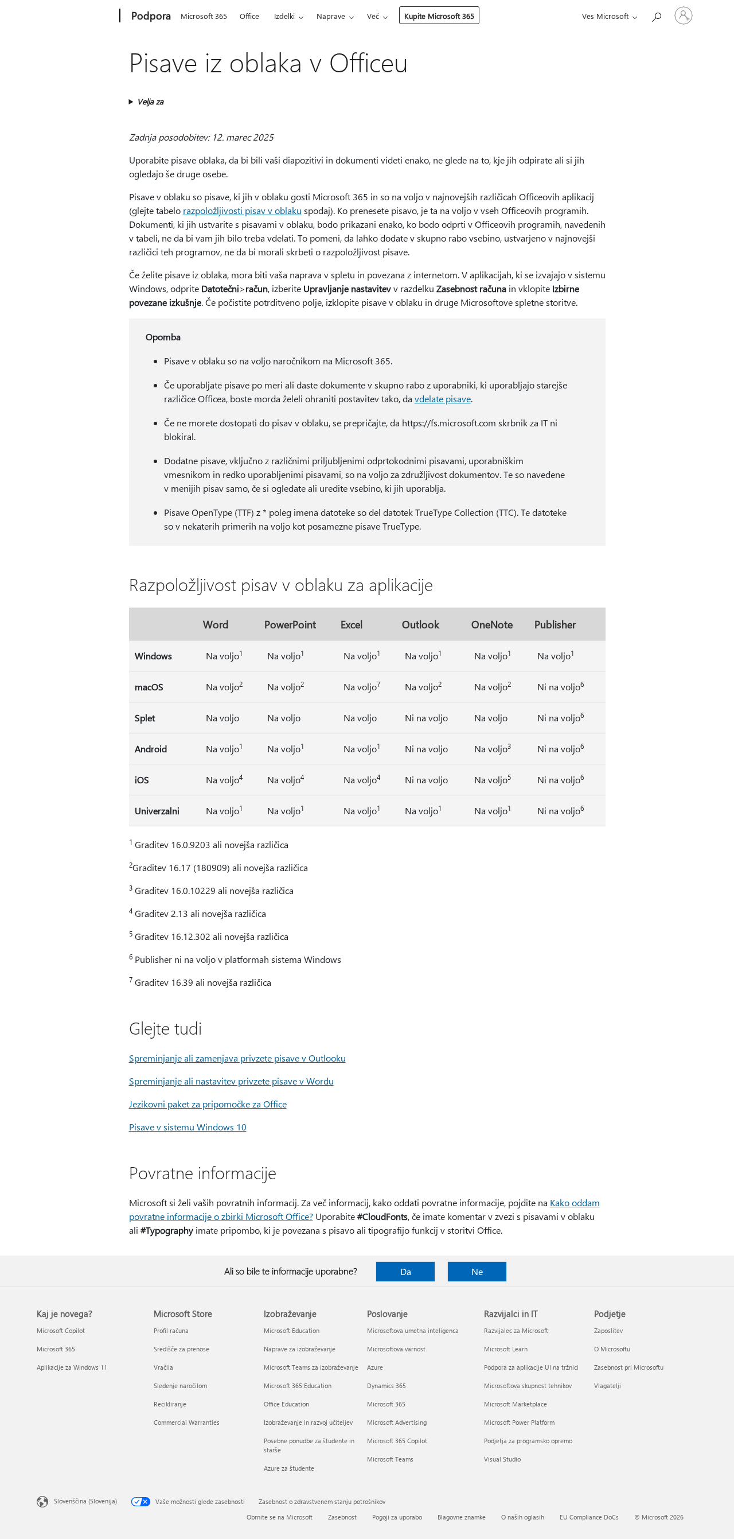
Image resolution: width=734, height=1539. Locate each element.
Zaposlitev (608, 1330)
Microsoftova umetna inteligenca (413, 1330)
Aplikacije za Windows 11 (72, 1367)
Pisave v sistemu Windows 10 (188, 1127)
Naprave (331, 16)
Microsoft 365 (204, 16)
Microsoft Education (291, 1330)
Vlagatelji (607, 1385)
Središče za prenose (181, 1348)
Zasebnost (342, 1517)
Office (249, 16)
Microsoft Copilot (61, 1330)
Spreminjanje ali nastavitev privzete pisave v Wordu (231, 1081)
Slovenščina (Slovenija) (85, 1501)
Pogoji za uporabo (397, 1517)
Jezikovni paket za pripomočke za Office (208, 1104)
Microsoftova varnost (396, 1348)
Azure (375, 1367)
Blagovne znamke (462, 1517)
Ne (477, 1271)
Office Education (286, 1404)
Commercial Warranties (187, 1422)
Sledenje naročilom (180, 1385)
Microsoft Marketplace (515, 1404)
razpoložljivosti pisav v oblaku (242, 210)
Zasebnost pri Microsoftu (628, 1367)
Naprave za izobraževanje (299, 1348)
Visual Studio (502, 1459)
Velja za (150, 101)
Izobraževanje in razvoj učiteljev (308, 1422)
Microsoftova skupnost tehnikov (528, 1385)
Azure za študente (289, 1468)
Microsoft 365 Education (297, 1385)
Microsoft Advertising (397, 1422)
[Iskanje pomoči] (656, 15)
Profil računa (171, 1330)
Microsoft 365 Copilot (397, 1440)
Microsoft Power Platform (519, 1422)
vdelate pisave (443, 398)
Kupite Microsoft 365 (439, 16)
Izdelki (284, 16)
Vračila (163, 1367)
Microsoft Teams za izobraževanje (311, 1367)
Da (405, 1271)
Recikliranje (170, 1404)
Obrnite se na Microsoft (280, 1517)
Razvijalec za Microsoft (516, 1330)
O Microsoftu (612, 1348)
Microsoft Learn (506, 1348)
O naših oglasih (522, 1517)
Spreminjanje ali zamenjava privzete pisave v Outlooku (237, 1058)
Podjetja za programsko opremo (528, 1440)
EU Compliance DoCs (589, 1517)
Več (373, 16)
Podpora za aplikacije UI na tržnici (531, 1367)
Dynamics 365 (386, 1385)
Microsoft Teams (390, 1459)
